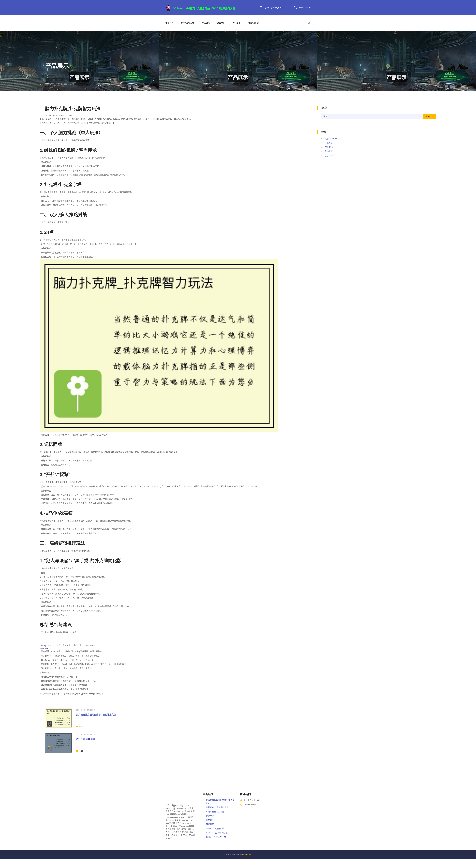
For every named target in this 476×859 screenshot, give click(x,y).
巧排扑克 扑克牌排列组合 (217, 807)
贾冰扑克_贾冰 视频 (85, 739)
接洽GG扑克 (253, 23)
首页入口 (169, 23)
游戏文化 (221, 23)
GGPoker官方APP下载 (216, 837)
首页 (42, 84)
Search (429, 116)
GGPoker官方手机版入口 (217, 832)
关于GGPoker (187, 23)
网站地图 (210, 816)
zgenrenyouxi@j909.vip (274, 7)
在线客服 (236, 23)
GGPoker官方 (246, 854)
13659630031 (305, 7)
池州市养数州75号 (252, 800)
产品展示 (206, 23)
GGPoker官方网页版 (215, 828)
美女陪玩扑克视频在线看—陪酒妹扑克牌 (96, 714)
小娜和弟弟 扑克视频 (215, 811)
